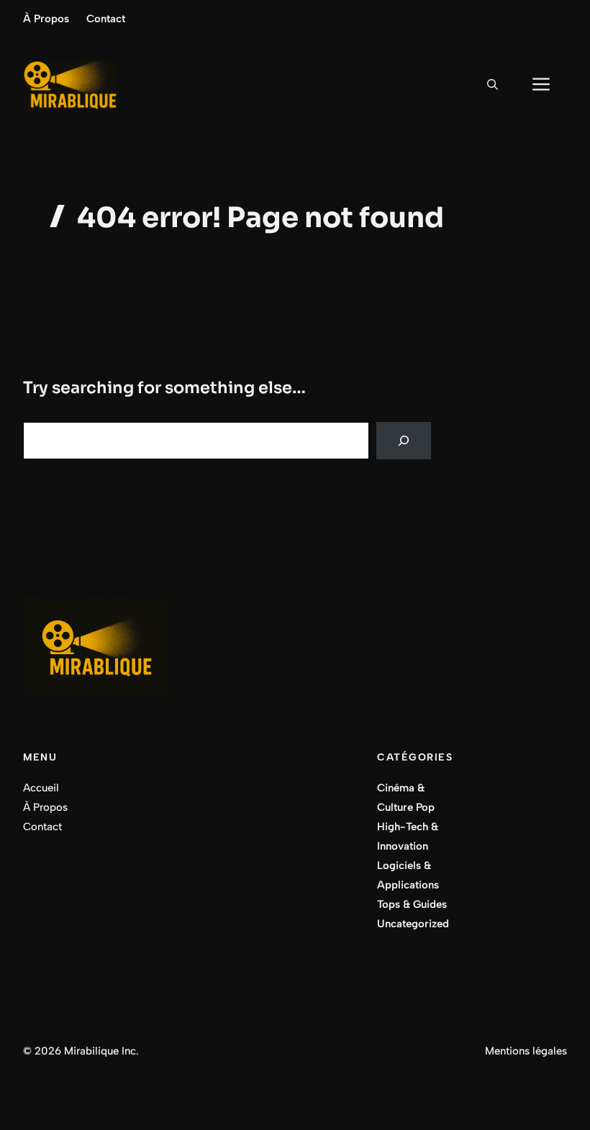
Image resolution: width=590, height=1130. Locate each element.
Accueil (41, 787)
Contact (105, 18)
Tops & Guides (412, 904)
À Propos (46, 18)
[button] (492, 84)
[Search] (403, 440)
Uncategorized (413, 923)
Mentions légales (526, 1050)
